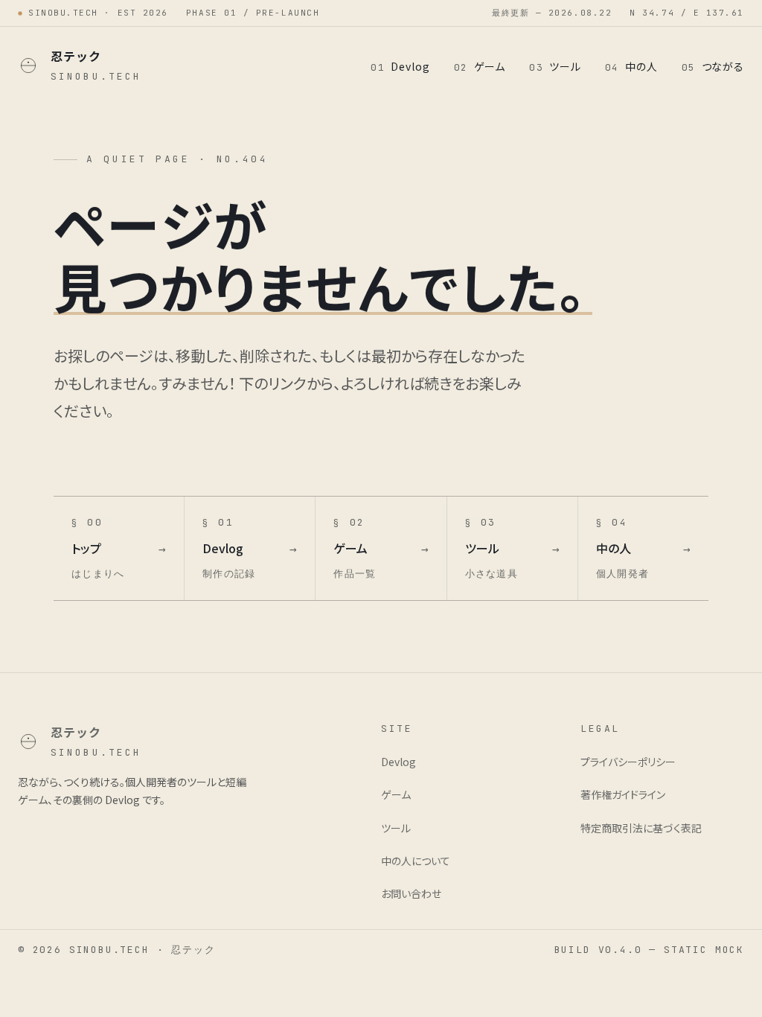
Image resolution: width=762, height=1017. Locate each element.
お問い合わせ (411, 893)
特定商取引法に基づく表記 (641, 827)
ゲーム (480, 66)
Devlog (400, 66)
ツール (555, 66)
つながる (713, 66)
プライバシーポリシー (628, 761)
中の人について (415, 860)
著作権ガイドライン (622, 794)
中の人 (631, 66)
